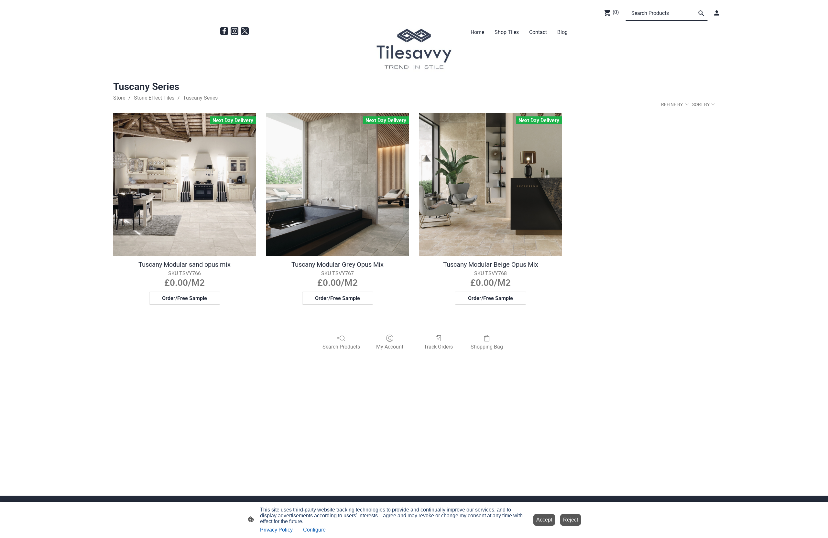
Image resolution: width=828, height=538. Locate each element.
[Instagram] (234, 31)
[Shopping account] (717, 13)
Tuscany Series (200, 98)
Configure (314, 530)
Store (119, 98)
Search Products (341, 347)
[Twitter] (245, 31)
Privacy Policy (276, 530)
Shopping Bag (487, 347)
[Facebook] (224, 31)
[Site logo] (414, 49)
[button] (701, 13)
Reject (570, 519)
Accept (544, 519)
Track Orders (438, 347)
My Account (389, 347)
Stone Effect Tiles (154, 98)
